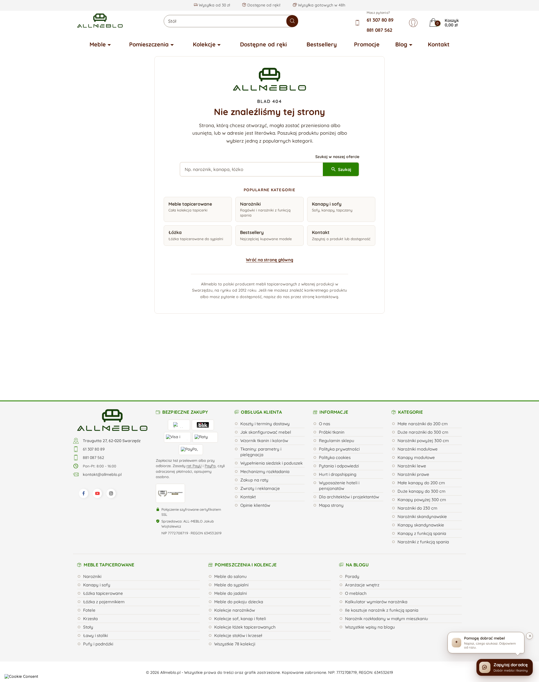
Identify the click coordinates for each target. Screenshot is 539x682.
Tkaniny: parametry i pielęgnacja (260, 394)
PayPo (210, 408)
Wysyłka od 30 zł (214, 5)
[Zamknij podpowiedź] (529, 636)
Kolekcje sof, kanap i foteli (240, 561)
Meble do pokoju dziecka (238, 544)
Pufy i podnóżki (98, 586)
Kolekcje (204, 44)
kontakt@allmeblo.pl (102, 417)
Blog (401, 44)
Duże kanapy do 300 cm (422, 433)
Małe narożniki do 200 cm (423, 366)
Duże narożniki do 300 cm (423, 374)
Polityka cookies (335, 400)
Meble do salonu (230, 519)
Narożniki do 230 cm (417, 450)
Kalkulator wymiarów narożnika (376, 544)
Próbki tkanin (331, 374)
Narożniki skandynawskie (422, 459)
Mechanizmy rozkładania (264, 414)
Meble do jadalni (230, 536)
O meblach (356, 536)
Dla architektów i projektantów (349, 439)
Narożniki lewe (412, 408)
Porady (352, 519)
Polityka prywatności (339, 391)
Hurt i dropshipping (337, 417)
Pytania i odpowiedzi (339, 408)
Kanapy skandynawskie (421, 467)
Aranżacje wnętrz (362, 527)
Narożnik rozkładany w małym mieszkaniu (386, 561)
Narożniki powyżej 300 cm (423, 383)
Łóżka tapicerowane (103, 536)
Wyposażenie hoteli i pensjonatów (339, 428)
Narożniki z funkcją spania (423, 484)
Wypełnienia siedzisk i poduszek (271, 405)
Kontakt (438, 44)
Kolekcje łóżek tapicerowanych (245, 569)
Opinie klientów (255, 448)
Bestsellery (322, 44)
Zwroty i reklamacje (260, 431)
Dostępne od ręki (263, 44)
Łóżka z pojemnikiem (104, 544)
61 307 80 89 (380, 20)
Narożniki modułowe (418, 391)
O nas (324, 366)
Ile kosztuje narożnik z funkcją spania (381, 552)
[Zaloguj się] (413, 23)
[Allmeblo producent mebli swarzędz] (112, 362)
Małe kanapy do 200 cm (421, 425)
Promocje (367, 44)
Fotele (89, 552)
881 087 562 (379, 30)
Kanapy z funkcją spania (422, 476)
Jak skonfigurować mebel (265, 374)
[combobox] (231, 21)
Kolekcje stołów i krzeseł (238, 578)
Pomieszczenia (149, 44)
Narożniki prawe (413, 417)
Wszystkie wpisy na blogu (370, 569)
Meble (98, 44)
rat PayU (194, 408)
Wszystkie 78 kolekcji (234, 586)
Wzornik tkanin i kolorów (264, 383)
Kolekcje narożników (234, 552)
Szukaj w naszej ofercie (337, 156)
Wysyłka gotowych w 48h (321, 5)
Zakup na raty (254, 422)
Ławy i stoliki (95, 578)
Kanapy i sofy (96, 527)
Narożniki (92, 519)
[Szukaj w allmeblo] (292, 21)
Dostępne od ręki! (263, 5)
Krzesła (90, 561)
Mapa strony (331, 448)
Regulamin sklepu (336, 383)
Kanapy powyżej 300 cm (422, 442)
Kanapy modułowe (416, 400)
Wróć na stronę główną (269, 259)
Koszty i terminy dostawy (265, 366)
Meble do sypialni (231, 527)
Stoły (88, 569)
